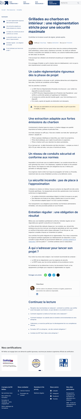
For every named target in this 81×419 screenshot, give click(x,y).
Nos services (26, 2)
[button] (45, 275)
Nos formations (13, 2)
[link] (14, 363)
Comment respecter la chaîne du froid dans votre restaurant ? (48, 314)
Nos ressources (39, 2)
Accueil (3, 10)
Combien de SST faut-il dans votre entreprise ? (44, 333)
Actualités (19, 10)
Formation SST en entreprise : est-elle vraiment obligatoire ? (48, 329)
